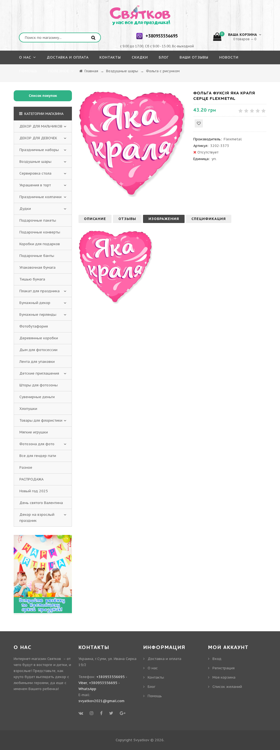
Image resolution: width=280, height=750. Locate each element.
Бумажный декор (34, 302)
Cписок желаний (227, 686)
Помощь (155, 696)
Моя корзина (223, 677)
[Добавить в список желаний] (199, 123)
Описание (95, 218)
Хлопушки (28, 408)
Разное (25, 467)
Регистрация (223, 668)
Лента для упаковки (37, 361)
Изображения (163, 218)
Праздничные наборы (39, 149)
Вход (216, 658)
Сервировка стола (35, 173)
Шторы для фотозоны (38, 385)
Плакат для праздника (39, 291)
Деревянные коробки (38, 338)
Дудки (25, 208)
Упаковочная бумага (37, 267)
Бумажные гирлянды (37, 314)
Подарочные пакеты (37, 220)
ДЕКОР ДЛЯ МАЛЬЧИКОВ (40, 126)
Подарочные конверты (39, 232)
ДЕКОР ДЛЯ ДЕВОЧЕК (38, 138)
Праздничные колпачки (40, 197)
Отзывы (127, 218)
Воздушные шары (35, 161)
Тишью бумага (32, 279)
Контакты (156, 677)
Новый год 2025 (33, 491)
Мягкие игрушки (33, 432)
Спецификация (208, 218)
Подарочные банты (36, 255)
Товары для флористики (40, 420)
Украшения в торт (35, 185)
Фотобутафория (33, 326)
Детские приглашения (39, 373)
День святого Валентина (41, 502)
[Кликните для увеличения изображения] (131, 143)
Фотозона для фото (36, 444)
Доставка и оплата (164, 658)
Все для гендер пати (37, 455)
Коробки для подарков (39, 244)
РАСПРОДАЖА (31, 479)
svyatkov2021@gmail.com (101, 701)
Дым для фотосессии (38, 350)
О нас (153, 668)
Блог (151, 686)
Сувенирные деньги (37, 397)
